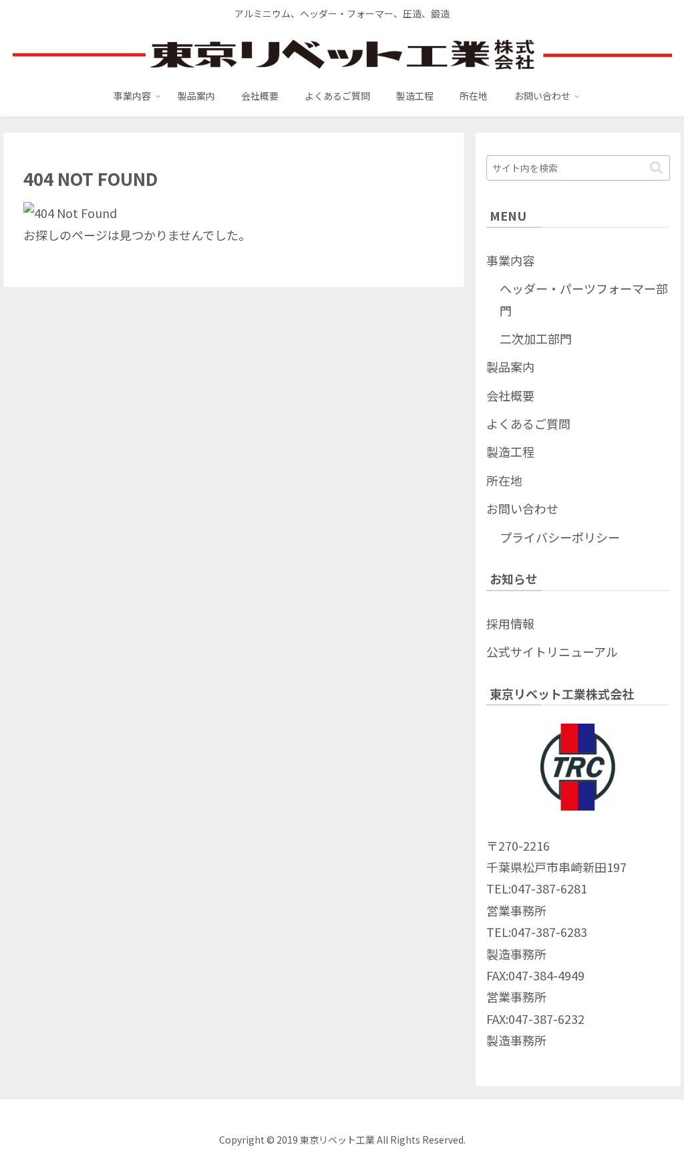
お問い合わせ (522, 508)
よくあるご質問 (528, 423)
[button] (656, 167)
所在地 (504, 480)
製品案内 (510, 366)
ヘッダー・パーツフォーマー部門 (584, 299)
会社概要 (510, 395)
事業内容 (510, 260)
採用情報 (510, 623)
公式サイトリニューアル (552, 651)
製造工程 (510, 451)
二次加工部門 (536, 338)
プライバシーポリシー (560, 537)
